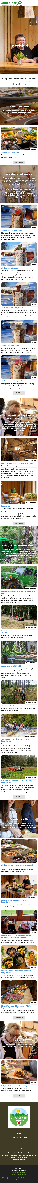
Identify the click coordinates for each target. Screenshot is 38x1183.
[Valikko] (35, 3)
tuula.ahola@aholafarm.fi (19, 1174)
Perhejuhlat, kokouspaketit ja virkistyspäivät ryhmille (19, 1155)
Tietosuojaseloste (27, 1178)
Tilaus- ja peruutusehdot (10, 1178)
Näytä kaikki (19, 162)
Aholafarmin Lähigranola (19, 1157)
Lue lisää (19, 1133)
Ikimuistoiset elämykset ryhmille (19, 1153)
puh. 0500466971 (19, 1172)
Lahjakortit (19, 1151)
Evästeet (19, 1180)
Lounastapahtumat (19, 1149)
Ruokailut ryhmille (19, 1159)
